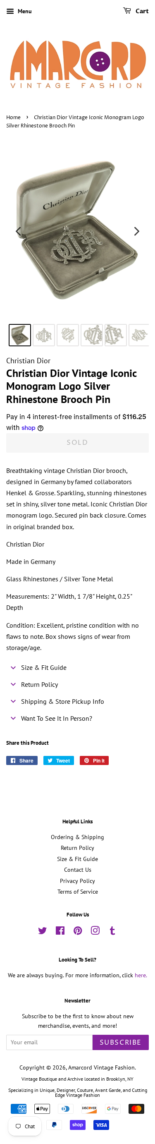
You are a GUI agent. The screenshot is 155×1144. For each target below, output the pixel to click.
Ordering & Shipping (77, 837)
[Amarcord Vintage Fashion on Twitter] (42, 932)
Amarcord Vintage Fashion (101, 1067)
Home (13, 117)
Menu (24, 11)
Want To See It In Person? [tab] (56, 718)
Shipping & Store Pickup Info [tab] (62, 701)
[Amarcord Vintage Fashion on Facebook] (60, 932)
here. (141, 975)
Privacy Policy (77, 881)
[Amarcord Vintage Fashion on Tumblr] (112, 932)
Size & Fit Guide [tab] (44, 667)
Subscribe (121, 1042)
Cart (141, 11)
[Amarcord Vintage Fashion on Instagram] (95, 932)
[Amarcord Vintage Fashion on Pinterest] (77, 932)
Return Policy (77, 847)
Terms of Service (77, 891)
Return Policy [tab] (39, 684)
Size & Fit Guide (77, 859)
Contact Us (77, 869)
